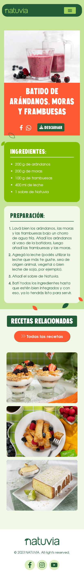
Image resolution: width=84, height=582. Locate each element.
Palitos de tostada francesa (36, 419)
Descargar (52, 128)
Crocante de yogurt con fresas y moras (37, 365)
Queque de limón (42, 470)
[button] (70, 10)
